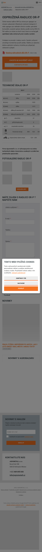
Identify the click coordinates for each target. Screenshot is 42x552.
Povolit (21, 288)
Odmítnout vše (21, 278)
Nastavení (21, 283)
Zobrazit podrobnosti (18, 273)
